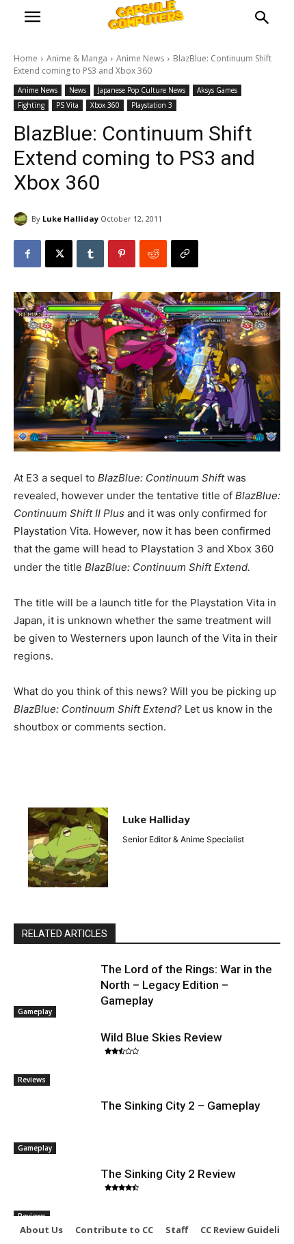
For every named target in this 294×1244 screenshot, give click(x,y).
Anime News (140, 58)
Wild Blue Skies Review (161, 1037)
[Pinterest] (121, 253)
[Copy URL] (184, 253)
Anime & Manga (76, 58)
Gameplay (35, 1011)
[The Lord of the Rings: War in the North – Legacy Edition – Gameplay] (54, 990)
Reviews (32, 1079)
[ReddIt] (153, 253)
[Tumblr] (90, 253)
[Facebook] (27, 253)
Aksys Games (217, 90)
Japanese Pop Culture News (141, 90)
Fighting (31, 105)
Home (26, 58)
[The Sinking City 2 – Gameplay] (54, 1126)
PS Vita (67, 105)
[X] (58, 253)
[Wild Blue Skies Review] (54, 1058)
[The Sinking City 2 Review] (54, 1194)
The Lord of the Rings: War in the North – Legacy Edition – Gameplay (186, 984)
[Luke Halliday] (22, 219)
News (77, 90)
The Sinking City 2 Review (168, 1174)
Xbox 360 (105, 105)
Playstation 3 (151, 105)
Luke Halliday (70, 218)
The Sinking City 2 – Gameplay (180, 1105)
